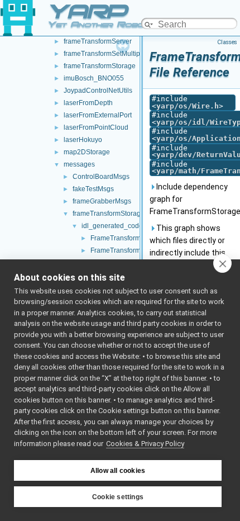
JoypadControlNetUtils (98, 90)
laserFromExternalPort (98, 115)
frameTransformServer (98, 41)
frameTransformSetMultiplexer (109, 54)
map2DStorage (87, 152)
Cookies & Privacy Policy (145, 443)
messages (79, 164)
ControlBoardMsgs (101, 177)
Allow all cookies (117, 471)
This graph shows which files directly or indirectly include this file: (187, 246)
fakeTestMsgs (93, 189)
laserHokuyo (83, 140)
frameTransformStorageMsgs (117, 213)
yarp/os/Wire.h (187, 106)
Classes (227, 42)
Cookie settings (117, 497)
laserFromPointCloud (96, 127)
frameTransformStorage (100, 66)
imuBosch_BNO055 (94, 78)
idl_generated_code (112, 226)
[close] (222, 263)
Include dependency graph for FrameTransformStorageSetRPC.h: (193, 199)
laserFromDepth (88, 103)
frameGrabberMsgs (102, 201)
